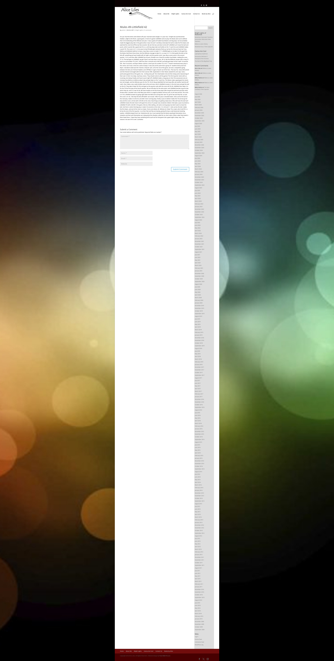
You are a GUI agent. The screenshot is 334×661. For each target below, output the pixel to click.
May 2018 (197, 354)
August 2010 (198, 600)
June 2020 (198, 289)
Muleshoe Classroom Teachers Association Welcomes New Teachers (204, 39)
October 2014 (199, 466)
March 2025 (198, 137)
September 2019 (199, 313)
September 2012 (199, 533)
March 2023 (198, 201)
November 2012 (199, 528)
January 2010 (198, 619)
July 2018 (197, 351)
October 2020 (199, 279)
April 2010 (198, 611)
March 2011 (198, 581)
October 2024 (199, 150)
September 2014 (199, 469)
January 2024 (198, 174)
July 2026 (197, 97)
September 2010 (199, 597)
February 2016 (199, 426)
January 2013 (198, 522)
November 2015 (199, 434)
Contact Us (196, 14)
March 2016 (198, 423)
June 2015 (198, 447)
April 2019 (198, 327)
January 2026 (198, 110)
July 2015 (197, 445)
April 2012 (198, 546)
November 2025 (199, 115)
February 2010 (199, 616)
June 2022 (198, 225)
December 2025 (199, 113)
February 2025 (199, 139)
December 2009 (199, 621)
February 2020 (199, 300)
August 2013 (198, 504)
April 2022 (198, 230)
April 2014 (198, 482)
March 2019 (198, 329)
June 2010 (198, 605)
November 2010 (199, 592)
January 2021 (198, 271)
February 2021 (199, 268)
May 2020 (197, 292)
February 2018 (199, 362)
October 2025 (199, 118)
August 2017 (198, 378)
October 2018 (199, 343)
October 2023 (199, 182)
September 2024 (199, 153)
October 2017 (199, 372)
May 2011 (197, 576)
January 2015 (198, 458)
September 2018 (199, 346)
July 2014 (197, 474)
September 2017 (199, 375)
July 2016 (197, 412)
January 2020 (198, 303)
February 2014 (199, 487)
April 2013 (198, 514)
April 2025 (198, 134)
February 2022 (199, 236)
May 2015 (197, 450)
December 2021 (199, 241)
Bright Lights (175, 14)
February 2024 (199, 171)
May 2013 (197, 512)
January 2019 (198, 335)
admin (124, 30)
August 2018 (198, 348)
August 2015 (198, 442)
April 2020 (198, 295)
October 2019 (199, 311)
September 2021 (199, 249)
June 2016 (198, 415)
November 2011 (199, 560)
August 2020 (198, 284)
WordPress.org (199, 645)
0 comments (147, 30)
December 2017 (199, 367)
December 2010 (199, 589)
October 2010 (199, 595)
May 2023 (197, 196)
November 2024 (199, 147)
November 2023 (199, 180)
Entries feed (198, 639)
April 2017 (198, 388)
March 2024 (198, 169)
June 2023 (198, 193)
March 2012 (198, 549)
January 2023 (198, 206)
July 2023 (197, 190)
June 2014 (198, 477)
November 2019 (199, 308)
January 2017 (198, 396)
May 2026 (197, 99)
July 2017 (197, 380)
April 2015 (198, 453)
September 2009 (199, 629)
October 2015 (199, 437)
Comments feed (199, 642)
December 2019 (199, 305)
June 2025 (198, 129)
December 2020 (199, 273)
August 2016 (198, 410)
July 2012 (197, 538)
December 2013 (199, 493)
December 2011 (199, 557)
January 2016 (198, 429)
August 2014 (198, 471)
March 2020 (198, 297)
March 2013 (198, 517)
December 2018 (199, 338)
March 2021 (198, 265)
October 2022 (199, 214)
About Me (166, 14)
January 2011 (198, 587)
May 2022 (197, 228)
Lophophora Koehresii (201, 54)
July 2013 (197, 506)
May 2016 (197, 418)
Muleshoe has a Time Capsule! (204, 46)
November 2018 (199, 340)
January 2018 (198, 364)
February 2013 (199, 520)
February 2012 (199, 552)
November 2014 (199, 463)
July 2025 (197, 126)
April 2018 (198, 356)
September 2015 (199, 439)
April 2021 (198, 263)
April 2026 (198, 102)
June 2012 (198, 541)
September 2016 (199, 407)
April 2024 (198, 166)
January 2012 (198, 554)
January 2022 (198, 238)
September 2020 (199, 281)
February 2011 (199, 584)
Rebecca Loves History (201, 44)
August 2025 (198, 123)
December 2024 (199, 145)
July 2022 (197, 222)
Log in (196, 636)
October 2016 (199, 404)
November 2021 (199, 244)
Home (159, 14)
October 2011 (199, 562)
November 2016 (199, 402)
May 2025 (197, 131)
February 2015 (199, 455)
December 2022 (199, 209)
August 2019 (198, 316)
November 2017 (199, 370)
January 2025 (198, 142)
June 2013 (198, 509)
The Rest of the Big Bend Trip (203, 61)
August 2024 (198, 155)
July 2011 (197, 570)
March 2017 (198, 391)
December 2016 (199, 399)
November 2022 (199, 212)
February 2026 (199, 107)
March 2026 (198, 105)
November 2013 (199, 496)
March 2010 (198, 613)
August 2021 (198, 252)
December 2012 (199, 525)
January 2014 (198, 490)
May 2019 (197, 324)
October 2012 (199, 530)
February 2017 (199, 394)
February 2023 (199, 204)
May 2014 (197, 479)
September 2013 (199, 501)
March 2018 (198, 359)
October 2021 (199, 247)
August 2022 (198, 220)
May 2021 (197, 260)
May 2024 (197, 163)
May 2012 (197, 544)
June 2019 (198, 321)
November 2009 (199, 624)
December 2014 (199, 461)
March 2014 (198, 485)
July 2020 (197, 287)
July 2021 (197, 255)
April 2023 (198, 198)
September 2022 (199, 217)
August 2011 (198, 568)
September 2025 (199, 121)
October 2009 (199, 627)
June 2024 (198, 161)
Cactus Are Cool (186, 14)
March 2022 (198, 233)
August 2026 (198, 94)
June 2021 (198, 257)
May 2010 (197, 608)
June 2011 (198, 573)
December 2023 (199, 177)
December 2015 (199, 431)
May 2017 (197, 386)
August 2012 (198, 536)
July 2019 (197, 319)
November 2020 (199, 276)
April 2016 (198, 420)
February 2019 (199, 332)
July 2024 (197, 158)
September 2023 (199, 185)
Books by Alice (206, 14)
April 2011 (198, 578)
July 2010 (197, 603)
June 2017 (198, 383)
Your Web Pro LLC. (165, 656)
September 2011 (199, 565)
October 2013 (199, 498)
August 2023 (198, 188)
